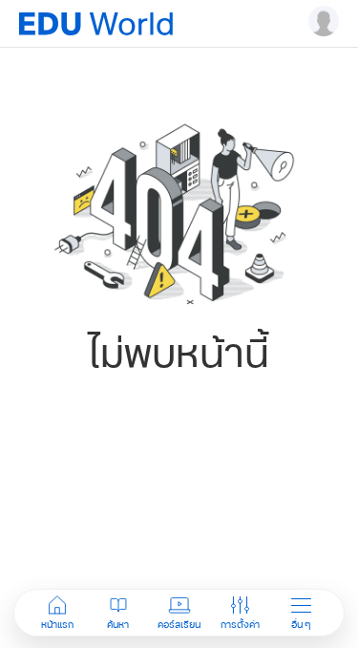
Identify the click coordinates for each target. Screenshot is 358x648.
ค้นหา (118, 624)
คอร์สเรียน (179, 624)
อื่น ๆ (300, 624)
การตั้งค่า (240, 624)
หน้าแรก (57, 624)
